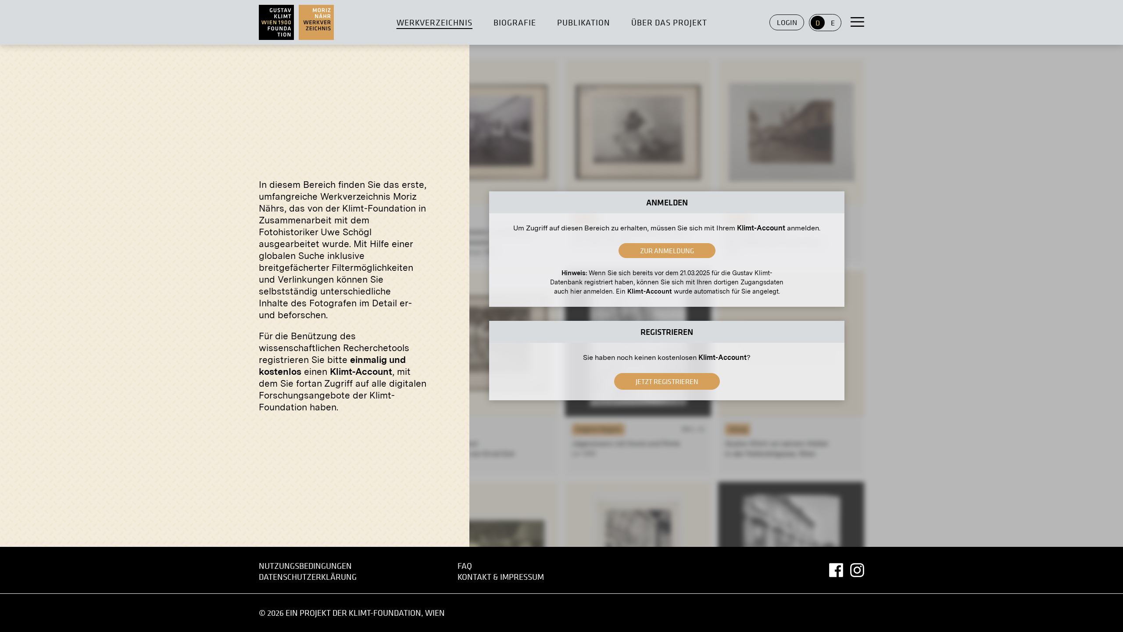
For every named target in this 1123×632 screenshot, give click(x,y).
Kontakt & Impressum (501, 577)
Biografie (515, 22)
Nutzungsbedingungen (305, 566)
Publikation (584, 22)
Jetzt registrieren (667, 381)
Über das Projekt (669, 22)
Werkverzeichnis (434, 22)
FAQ (465, 566)
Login (787, 22)
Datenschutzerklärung (308, 577)
